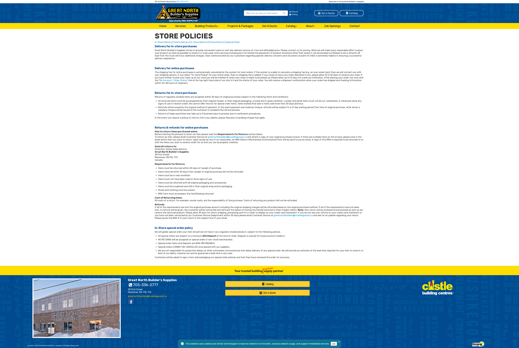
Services (180, 26)
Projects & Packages (240, 26)
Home (162, 26)
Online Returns (216, 42)
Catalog (353, 13)
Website (294, 12)
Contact (355, 26)
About (310, 26)
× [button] (339, 341)
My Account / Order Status (173, 80)
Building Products (206, 26)
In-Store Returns (199, 42)
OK (333, 343)
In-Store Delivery (163, 42)
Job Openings (332, 26)
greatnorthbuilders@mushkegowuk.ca (227, 137)
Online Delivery (181, 42)
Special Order (233, 42)
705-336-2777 (182, 2)
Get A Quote (269, 26)
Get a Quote (328, 13)
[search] (264, 13)
